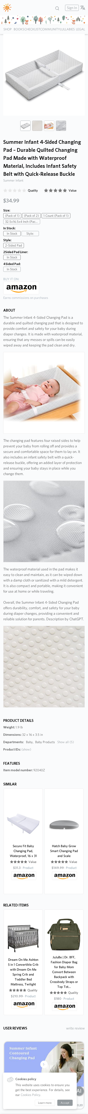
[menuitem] (71, 7)
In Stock (12, 233)
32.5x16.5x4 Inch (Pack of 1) (22, 221)
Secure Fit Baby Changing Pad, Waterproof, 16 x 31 (23, 851)
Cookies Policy (30, 1095)
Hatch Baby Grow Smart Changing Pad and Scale (64, 851)
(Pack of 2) (31, 216)
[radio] (5, 191)
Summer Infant (13, 180)
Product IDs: (17, 749)
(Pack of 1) (12, 216)
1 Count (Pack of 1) (56, 216)
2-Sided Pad (13, 245)
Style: (30, 233)
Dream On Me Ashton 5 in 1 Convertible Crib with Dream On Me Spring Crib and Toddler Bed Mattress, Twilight (23, 971)
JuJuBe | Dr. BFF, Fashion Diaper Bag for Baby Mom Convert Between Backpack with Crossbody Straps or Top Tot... (64, 972)
